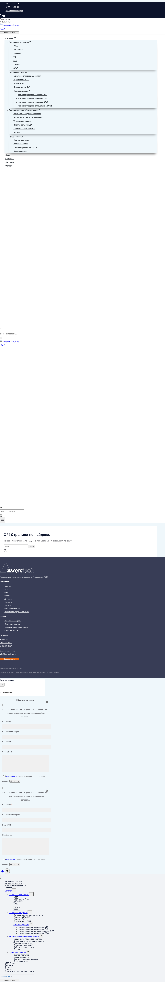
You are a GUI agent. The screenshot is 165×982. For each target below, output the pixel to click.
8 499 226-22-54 (12, 7)
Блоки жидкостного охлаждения (27, 117)
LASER (16, 64)
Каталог (7, 589)
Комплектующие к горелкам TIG (32, 98)
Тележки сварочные (22, 121)
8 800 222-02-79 (12, 4)
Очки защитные (20, 151)
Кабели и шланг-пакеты (24, 129)
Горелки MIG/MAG (21, 80)
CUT (15, 61)
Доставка (9, 162)
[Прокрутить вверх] (2, 872)
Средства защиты (11, 630)
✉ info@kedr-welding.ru (15, 885)
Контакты (9, 159)
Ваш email (6, 742)
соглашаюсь (11, 776)
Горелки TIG (18, 83)
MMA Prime (18, 50)
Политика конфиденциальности (16, 612)
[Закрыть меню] (0, 877)
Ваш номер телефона (11, 732)
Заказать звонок (9, 32)
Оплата (8, 166)
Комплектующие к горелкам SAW (33, 102)
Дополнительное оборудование (16, 627)
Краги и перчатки (21, 140)
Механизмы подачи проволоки (27, 114)
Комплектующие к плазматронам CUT (35, 106)
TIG (14, 57)
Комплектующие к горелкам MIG (32, 95)
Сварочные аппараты (12, 621)
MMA (15, 46)
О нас (7, 155)
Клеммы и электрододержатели (27, 76)
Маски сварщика (20, 144)
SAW (15, 68)
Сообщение (7, 752)
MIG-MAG (17, 53)
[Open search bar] (1, 330)
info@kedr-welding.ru (14, 11)
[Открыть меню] (2, 520)
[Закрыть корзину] (2, 684)
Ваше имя (7, 721)
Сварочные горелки (12, 624)
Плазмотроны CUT (21, 87)
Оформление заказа (12, 608)
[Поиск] (1, 338)
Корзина (7, 605)
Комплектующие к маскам (25, 147)
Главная (7, 586)
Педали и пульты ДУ (22, 125)
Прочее (16, 132)
